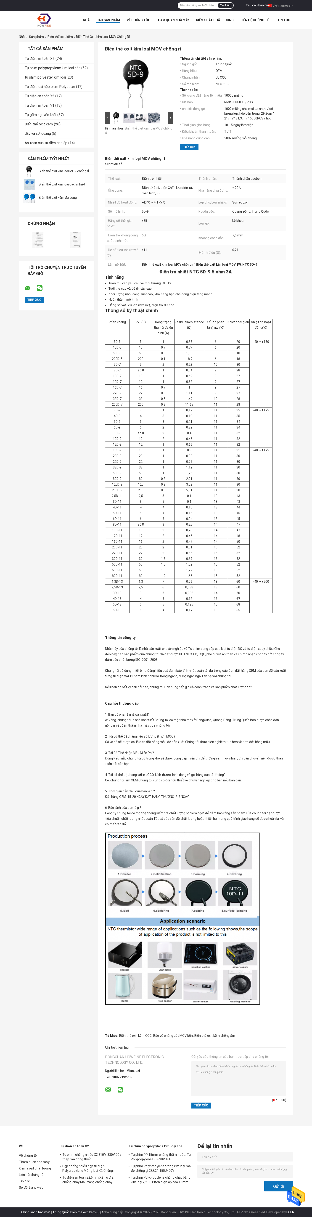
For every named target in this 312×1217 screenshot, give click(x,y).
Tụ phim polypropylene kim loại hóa (52, 68)
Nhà (86, 20)
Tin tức (283, 20)
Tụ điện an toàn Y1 (39, 105)
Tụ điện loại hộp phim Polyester (50, 87)
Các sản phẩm (108, 20)
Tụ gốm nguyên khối (40, 115)
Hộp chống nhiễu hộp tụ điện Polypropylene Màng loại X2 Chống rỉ (89, 1168)
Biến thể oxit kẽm (60, 37)
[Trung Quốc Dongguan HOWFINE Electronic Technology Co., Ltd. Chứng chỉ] (38, 239)
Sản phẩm (36, 37)
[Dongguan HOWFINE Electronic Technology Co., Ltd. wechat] (42, 288)
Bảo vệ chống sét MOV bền (173, 1035)
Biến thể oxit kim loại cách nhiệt (62, 184)
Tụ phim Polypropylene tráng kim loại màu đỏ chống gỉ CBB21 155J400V (162, 1168)
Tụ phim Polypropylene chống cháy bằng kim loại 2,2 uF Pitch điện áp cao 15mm (160, 1180)
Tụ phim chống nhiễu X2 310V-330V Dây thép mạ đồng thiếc (91, 1157)
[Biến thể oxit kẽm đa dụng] (29, 197)
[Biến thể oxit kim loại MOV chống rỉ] (29, 171)
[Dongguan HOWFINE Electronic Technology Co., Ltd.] (44, 20)
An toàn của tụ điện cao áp (46, 143)
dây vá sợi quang (38, 133)
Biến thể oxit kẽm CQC (135, 1035)
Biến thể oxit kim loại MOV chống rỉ (64, 171)
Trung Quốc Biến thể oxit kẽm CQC (78, 1212)
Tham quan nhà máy (172, 20)
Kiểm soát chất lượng (215, 20)
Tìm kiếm (225, 5)
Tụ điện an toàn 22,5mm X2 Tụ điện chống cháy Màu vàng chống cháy (88, 1180)
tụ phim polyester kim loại (45, 77)
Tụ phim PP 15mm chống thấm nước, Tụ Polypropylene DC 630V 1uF (161, 1157)
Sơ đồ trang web (31, 1187)
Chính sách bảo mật (35, 1212)
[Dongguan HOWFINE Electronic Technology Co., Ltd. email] (30, 288)
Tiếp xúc (189, 147)
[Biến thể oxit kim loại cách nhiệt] (29, 184)
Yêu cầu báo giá (257, 5)
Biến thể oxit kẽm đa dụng (58, 197)
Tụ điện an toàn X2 (40, 58)
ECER (290, 1212)
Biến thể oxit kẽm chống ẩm (214, 1035)
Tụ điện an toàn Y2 (39, 96)
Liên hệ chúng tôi (255, 20)
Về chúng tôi (138, 20)
